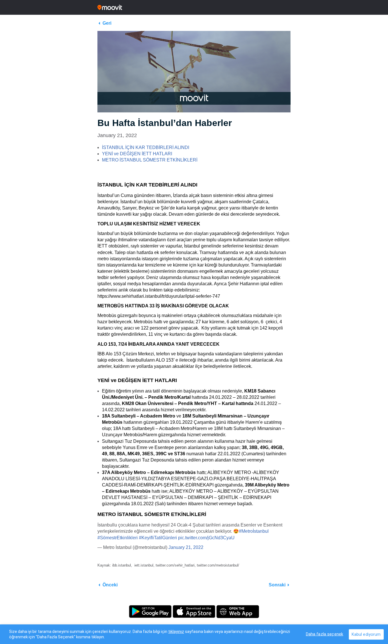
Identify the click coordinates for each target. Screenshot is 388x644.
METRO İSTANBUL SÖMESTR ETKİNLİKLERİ (149, 160)
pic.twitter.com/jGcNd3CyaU (206, 537)
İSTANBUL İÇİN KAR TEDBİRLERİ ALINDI (145, 147)
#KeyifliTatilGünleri (158, 537)
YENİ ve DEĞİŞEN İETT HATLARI (137, 153)
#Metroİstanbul (254, 531)
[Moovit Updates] (194, 7)
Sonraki (277, 584)
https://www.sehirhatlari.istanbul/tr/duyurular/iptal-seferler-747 (158, 296)
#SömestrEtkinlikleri (117, 537)
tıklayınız (176, 631)
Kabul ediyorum (366, 634)
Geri (107, 23)
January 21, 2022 (185, 547)
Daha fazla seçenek (324, 634)
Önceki (110, 584)
